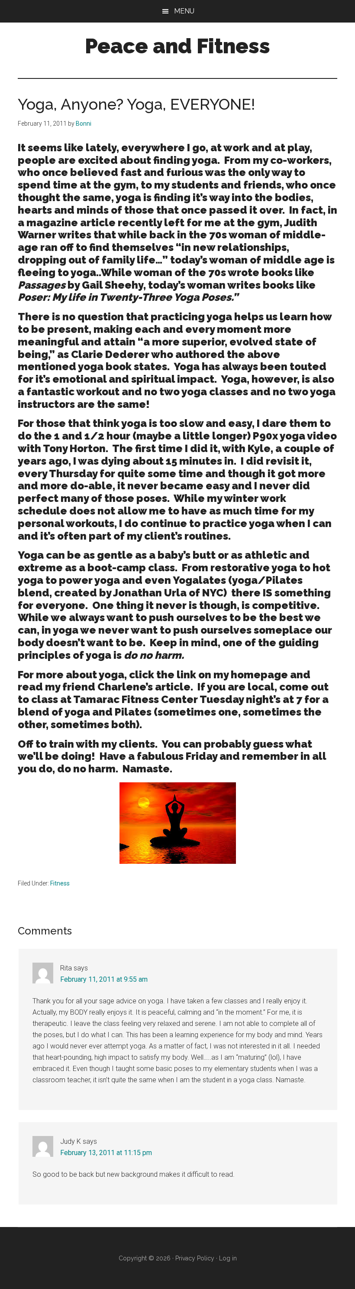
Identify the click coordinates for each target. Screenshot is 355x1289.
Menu (184, 11)
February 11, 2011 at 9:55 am (104, 979)
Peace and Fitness (177, 46)
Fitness (60, 883)
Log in (228, 1258)
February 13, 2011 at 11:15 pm (106, 1153)
